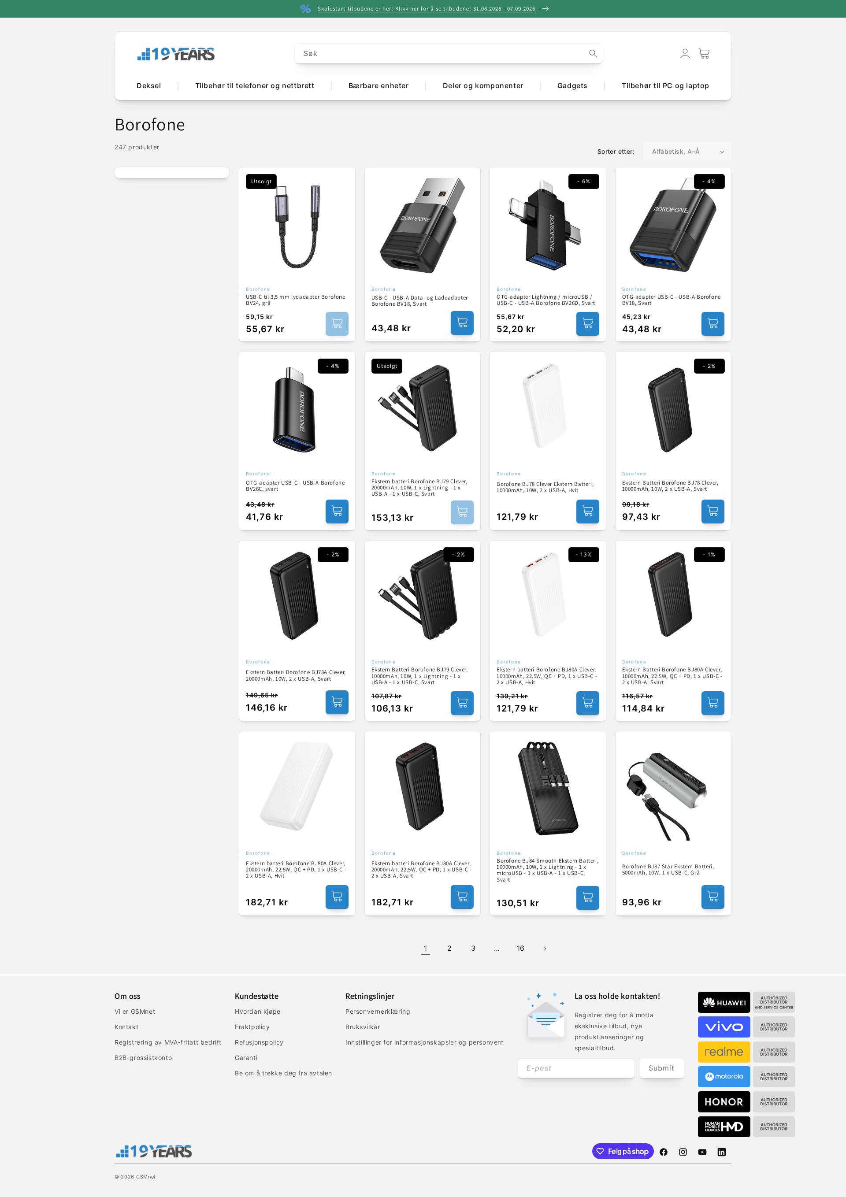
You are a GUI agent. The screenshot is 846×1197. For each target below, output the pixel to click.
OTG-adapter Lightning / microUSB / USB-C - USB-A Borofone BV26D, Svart (546, 300)
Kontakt (126, 1026)
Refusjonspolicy (259, 1042)
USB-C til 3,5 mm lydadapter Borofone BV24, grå (295, 300)
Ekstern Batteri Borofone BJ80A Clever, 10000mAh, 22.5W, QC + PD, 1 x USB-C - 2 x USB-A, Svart (672, 676)
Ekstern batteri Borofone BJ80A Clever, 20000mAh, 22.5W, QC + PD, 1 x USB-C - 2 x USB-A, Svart (421, 869)
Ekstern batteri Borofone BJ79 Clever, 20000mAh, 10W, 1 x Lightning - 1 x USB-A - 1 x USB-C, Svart (419, 487)
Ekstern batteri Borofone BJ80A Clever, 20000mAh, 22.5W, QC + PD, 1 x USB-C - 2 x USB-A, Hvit (296, 869)
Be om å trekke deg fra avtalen (283, 1073)
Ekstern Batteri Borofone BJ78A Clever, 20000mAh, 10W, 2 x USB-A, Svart (296, 675)
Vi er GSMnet (135, 1011)
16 (521, 948)
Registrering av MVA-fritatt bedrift (168, 1042)
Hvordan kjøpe (258, 1011)
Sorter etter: (615, 151)
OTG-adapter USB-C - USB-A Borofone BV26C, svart (295, 486)
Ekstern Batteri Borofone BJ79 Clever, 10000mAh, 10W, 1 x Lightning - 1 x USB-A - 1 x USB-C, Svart (419, 676)
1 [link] (425, 948)
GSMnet (146, 1177)
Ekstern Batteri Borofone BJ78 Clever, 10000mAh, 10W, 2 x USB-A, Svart (670, 486)
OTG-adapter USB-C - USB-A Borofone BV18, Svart (671, 300)
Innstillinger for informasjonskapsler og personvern (424, 1042)
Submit (662, 1068)
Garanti (246, 1057)
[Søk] (593, 53)
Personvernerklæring (377, 1011)
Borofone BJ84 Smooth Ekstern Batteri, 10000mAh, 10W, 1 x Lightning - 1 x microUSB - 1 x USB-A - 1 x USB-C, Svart (547, 870)
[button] (704, 53)
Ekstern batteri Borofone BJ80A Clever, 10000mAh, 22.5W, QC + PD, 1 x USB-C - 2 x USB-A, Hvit (547, 676)
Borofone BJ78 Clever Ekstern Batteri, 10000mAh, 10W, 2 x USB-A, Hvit (545, 487)
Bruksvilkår (362, 1026)
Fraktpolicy (252, 1026)
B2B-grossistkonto (143, 1057)
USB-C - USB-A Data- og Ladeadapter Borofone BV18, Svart (419, 301)
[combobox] (449, 53)
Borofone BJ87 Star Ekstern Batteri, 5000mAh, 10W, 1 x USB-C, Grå (668, 869)
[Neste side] (544, 948)
